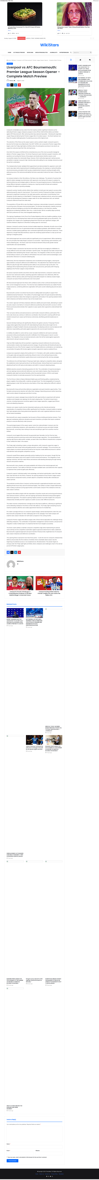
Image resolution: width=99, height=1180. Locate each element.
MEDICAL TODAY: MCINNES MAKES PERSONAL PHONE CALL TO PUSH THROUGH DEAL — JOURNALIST (51, 38)
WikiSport (14, 60)
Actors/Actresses (19, 52)
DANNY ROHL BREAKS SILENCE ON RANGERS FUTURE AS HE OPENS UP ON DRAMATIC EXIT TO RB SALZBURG (53, 981)
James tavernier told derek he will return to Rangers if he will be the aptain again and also (34, 748)
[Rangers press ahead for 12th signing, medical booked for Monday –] (34, 919)
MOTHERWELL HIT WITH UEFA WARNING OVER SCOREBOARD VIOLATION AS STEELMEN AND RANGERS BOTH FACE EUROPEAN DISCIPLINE (34, 622)
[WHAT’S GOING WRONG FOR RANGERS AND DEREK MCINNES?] (15, 1046)
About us (41, 1174)
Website (38, 1150)
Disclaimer (61, 1174)
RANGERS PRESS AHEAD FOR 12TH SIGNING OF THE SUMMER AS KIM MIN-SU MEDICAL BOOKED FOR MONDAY (53, 749)
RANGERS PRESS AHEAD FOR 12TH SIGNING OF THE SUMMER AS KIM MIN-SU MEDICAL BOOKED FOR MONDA (15, 981)
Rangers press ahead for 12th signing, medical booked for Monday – (34, 980)
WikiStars (11, 80)
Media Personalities (41, 52)
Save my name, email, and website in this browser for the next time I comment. (27, 1157)
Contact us (47, 1174)
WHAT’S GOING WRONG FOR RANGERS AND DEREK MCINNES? (14, 1107)
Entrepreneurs (64, 52)
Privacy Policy (54, 1174)
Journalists (53, 52)
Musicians (30, 52)
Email (8, 1150)
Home (9, 52)
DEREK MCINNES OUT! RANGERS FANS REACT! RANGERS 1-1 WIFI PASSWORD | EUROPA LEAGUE (15, 855)
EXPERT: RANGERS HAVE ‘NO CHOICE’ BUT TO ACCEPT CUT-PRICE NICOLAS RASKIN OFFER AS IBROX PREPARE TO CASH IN (15, 622)
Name (8, 1144)
